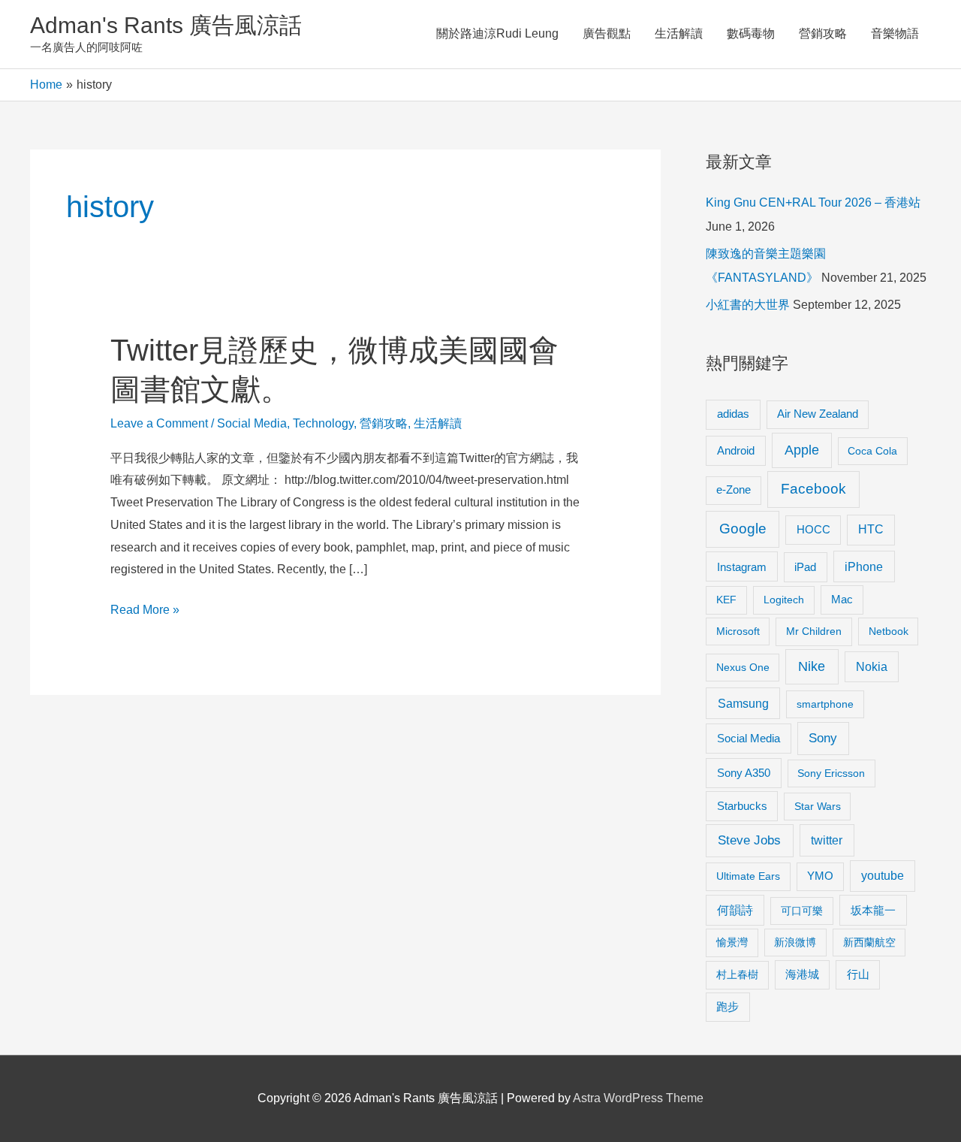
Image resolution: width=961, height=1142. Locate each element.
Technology (323, 423)
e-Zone (733, 490)
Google (743, 528)
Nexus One (743, 667)
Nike (811, 666)
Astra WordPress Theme (638, 1098)
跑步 (727, 1007)
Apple (802, 450)
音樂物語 (895, 33)
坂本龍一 (873, 910)
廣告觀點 (607, 33)
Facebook (813, 489)
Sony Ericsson (831, 773)
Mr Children (814, 631)
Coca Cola (872, 451)
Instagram (742, 566)
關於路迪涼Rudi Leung (497, 33)
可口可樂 (802, 911)
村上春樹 (737, 974)
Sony (823, 738)
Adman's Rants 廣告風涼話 (166, 25)
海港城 (802, 974)
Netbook (888, 631)
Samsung (743, 703)
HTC (871, 529)
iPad (805, 566)
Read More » (144, 612)
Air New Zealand (817, 414)
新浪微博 (795, 942)
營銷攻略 (823, 33)
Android (736, 450)
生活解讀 (679, 33)
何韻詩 (735, 910)
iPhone (864, 566)
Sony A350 (743, 772)
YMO (820, 876)
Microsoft (738, 631)
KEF (726, 600)
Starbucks (742, 805)
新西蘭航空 (869, 942)
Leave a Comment (159, 423)
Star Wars (817, 806)
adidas (733, 413)
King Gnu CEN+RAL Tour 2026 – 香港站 (813, 202)
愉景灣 (732, 942)
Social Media (252, 423)
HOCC (813, 530)
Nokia (871, 666)
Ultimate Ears (748, 876)
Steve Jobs (749, 840)
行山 (858, 974)
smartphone (825, 704)
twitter (826, 840)
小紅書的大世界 (748, 304)
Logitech (784, 600)
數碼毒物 (751, 33)
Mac (842, 600)
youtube (882, 875)
